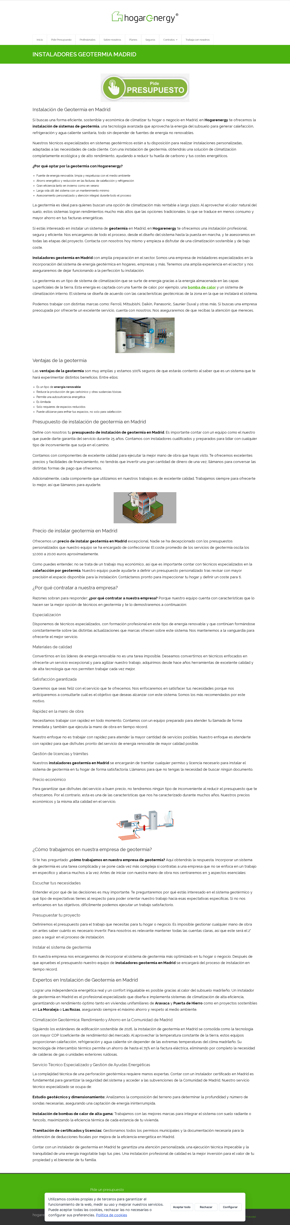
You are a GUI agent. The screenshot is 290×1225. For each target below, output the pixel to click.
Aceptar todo (182, 1207)
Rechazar (206, 1207)
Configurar (230, 1207)
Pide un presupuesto (107, 1190)
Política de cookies (111, 1215)
